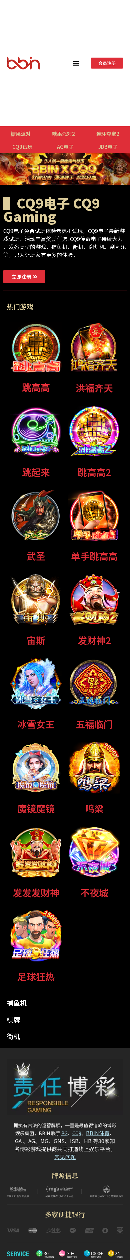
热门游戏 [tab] (20, 306)
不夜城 (94, 892)
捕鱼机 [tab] (17, 1003)
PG (64, 1133)
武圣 (36, 556)
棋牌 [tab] (13, 1019)
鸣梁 (94, 808)
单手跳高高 (94, 556)
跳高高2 (94, 472)
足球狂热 (36, 976)
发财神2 (94, 640)
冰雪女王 (36, 724)
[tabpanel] (65, 655)
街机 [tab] (13, 1036)
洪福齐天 (94, 387)
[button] (75, 63)
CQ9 (76, 1133)
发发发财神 (36, 892)
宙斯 (36, 640)
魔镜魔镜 (36, 808)
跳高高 (36, 387)
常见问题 (65, 1157)
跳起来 (36, 472)
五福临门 (94, 724)
